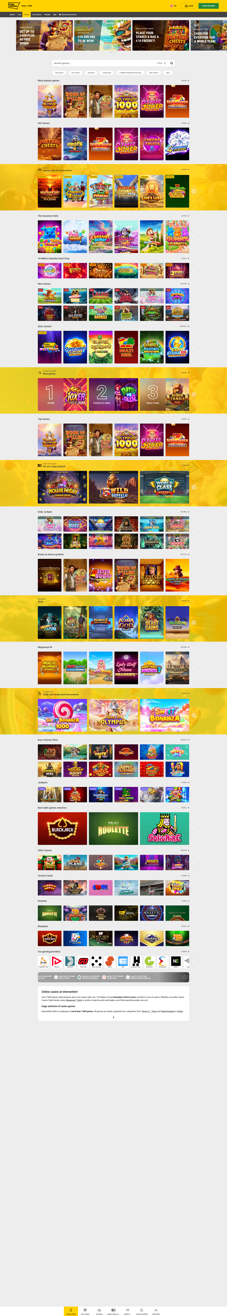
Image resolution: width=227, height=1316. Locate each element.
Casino (26, 14)
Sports (12, 14)
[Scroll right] (223, 37)
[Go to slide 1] (110, 52)
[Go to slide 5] (116, 52)
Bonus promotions (69, 14)
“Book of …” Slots (149, 1011)
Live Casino (36, 14)
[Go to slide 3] (113, 52)
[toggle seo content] (113, 1017)
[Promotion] (44, 35)
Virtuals (47, 14)
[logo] (14, 5)
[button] (171, 63)
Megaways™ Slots (74, 1000)
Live (19, 14)
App (54, 14)
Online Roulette (168, 1011)
